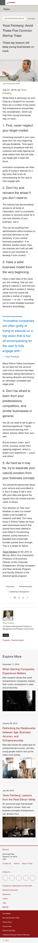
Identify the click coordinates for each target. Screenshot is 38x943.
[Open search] (35, 2)
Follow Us (6, 872)
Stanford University (9, 930)
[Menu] (2, 2)
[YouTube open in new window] (26, 878)
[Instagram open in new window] (19, 878)
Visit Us (16, 863)
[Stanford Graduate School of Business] (12, 3)
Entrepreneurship (14, 18)
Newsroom (7, 894)
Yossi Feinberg (10, 551)
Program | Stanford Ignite (13, 640)
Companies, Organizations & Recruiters (17, 885)
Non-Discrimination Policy (12, 918)
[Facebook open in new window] (12, 878)
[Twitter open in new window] (5, 878)
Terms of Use (8, 926)
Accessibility (7, 913)
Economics (10, 586)
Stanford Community (10, 890)
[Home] (6, 850)
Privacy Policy (8, 922)
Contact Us (7, 863)
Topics (6, 9)
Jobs (4, 903)
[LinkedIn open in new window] (32, 878)
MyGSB (6, 907)
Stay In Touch (27, 863)
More (7, 940)
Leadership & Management (19, 591)
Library (5, 898)
